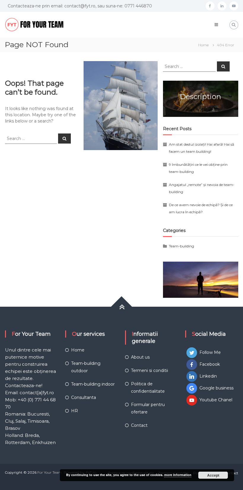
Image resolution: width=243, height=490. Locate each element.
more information (177, 474)
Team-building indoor (93, 384)
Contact (139, 425)
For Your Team (49, 472)
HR (74, 410)
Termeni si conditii (149, 370)
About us (140, 357)
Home (77, 350)
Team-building (181, 246)
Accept (213, 475)
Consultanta (83, 397)
